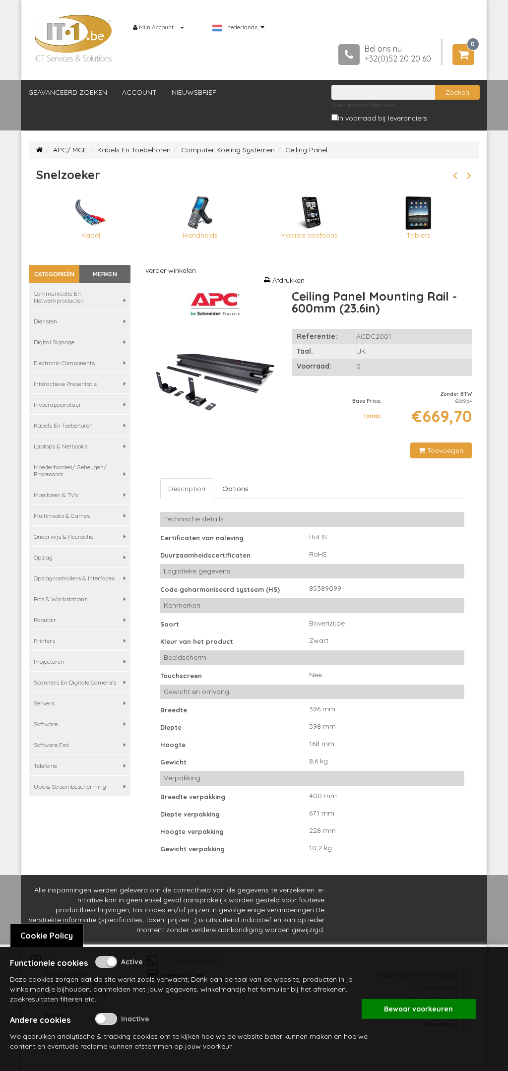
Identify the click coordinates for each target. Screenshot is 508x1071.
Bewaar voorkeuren (418, 1009)
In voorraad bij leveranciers (382, 118)
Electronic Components (64, 363)
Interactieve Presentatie (65, 383)
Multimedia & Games (62, 515)
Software (46, 724)
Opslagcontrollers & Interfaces (74, 578)
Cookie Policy (46, 936)
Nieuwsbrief (194, 92)
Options (235, 488)
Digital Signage (54, 342)
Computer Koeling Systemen (228, 149)
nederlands (242, 27)
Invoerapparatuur (57, 404)
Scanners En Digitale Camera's (75, 682)
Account (139, 92)
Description (186, 488)
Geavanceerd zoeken (67, 92)
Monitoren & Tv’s (56, 495)
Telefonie (45, 765)
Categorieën (54, 274)
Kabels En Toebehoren (134, 149)
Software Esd (51, 745)
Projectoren (49, 661)
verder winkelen (170, 270)
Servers (44, 703)
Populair (45, 620)
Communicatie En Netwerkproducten (59, 297)
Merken (105, 274)
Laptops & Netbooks (60, 446)
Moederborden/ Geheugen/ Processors (70, 470)
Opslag (43, 557)
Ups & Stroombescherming (70, 786)
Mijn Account (156, 27)
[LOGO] (73, 38)
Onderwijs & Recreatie (63, 536)
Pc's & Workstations (60, 599)
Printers (44, 640)
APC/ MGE (70, 149)
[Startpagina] (39, 149)
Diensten (45, 321)
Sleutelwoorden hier (363, 104)
